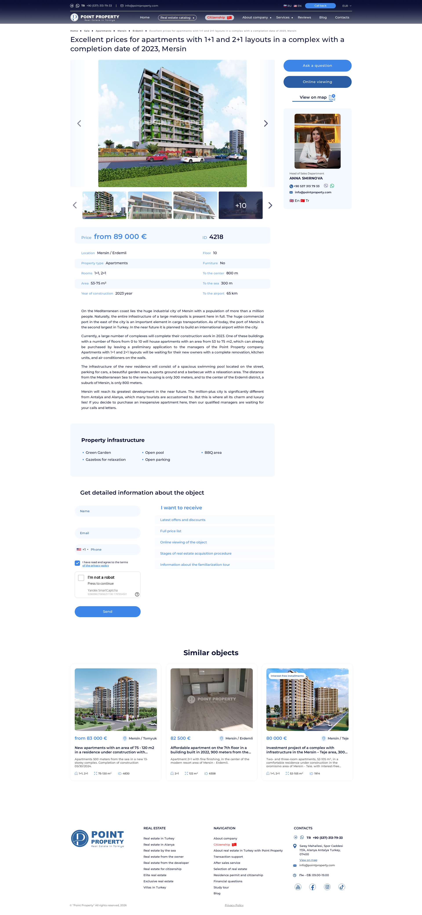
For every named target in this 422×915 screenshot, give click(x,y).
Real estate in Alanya (159, 844)
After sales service (227, 862)
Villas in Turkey (155, 887)
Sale (87, 30)
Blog (323, 17)
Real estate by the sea (160, 850)
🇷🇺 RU (287, 5)
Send (107, 611)
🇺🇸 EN (298, 5)
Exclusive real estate (158, 881)
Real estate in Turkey (159, 838)
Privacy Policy (234, 905)
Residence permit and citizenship (238, 875)
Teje (345, 738)
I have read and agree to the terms (105, 564)
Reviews (304, 17)
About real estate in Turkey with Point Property (248, 850)
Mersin (122, 30)
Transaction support (228, 856)
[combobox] (82, 549)
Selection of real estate (230, 869)
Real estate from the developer (166, 862)
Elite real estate (155, 875)
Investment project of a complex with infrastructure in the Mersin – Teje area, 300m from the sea (307, 750)
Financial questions (228, 881)
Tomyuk (150, 738)
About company (225, 838)
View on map (308, 860)
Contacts (342, 17)
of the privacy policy (95, 565)
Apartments (103, 30)
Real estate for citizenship (163, 869)
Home (145, 17)
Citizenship (216, 17)
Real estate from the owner (164, 856)
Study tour (221, 887)
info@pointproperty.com (141, 5)
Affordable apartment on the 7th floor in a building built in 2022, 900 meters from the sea (209, 750)
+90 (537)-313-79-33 (96, 5)
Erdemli (138, 30)
